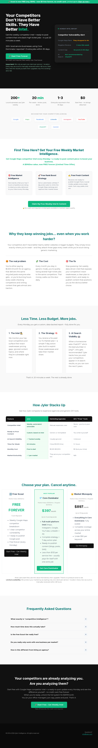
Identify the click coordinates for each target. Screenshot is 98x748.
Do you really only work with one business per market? (48, 642)
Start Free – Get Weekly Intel (16, 553)
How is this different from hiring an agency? (48, 650)
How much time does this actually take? (48, 627)
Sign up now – (84, 2)
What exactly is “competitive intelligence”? (48, 619)
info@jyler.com (87, 734)
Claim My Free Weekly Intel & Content (49, 204)
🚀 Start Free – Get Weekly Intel (49, 705)
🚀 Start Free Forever (18, 56)
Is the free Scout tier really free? (48, 634)
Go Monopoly (81, 546)
